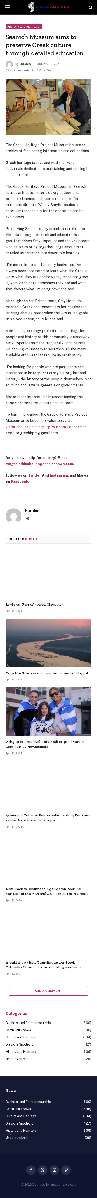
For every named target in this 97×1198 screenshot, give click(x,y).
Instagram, (59, 475)
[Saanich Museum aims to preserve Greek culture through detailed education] (48, 107)
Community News (18, 1030)
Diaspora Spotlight (19, 1044)
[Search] (90, 7)
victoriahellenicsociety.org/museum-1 (37, 427)
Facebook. (20, 482)
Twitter (34, 475)
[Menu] (7, 7)
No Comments (19, 70)
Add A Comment (48, 991)
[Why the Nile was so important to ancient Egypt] (48, 643)
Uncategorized (17, 1059)
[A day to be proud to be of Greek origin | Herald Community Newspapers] (48, 711)
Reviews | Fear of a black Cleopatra (34, 604)
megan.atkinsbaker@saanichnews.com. (40, 464)
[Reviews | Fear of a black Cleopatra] (48, 574)
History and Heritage (23, 26)
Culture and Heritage (21, 1037)
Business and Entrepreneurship (28, 1023)
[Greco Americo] (48, 7)
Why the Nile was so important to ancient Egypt (47, 673)
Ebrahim (25, 64)
